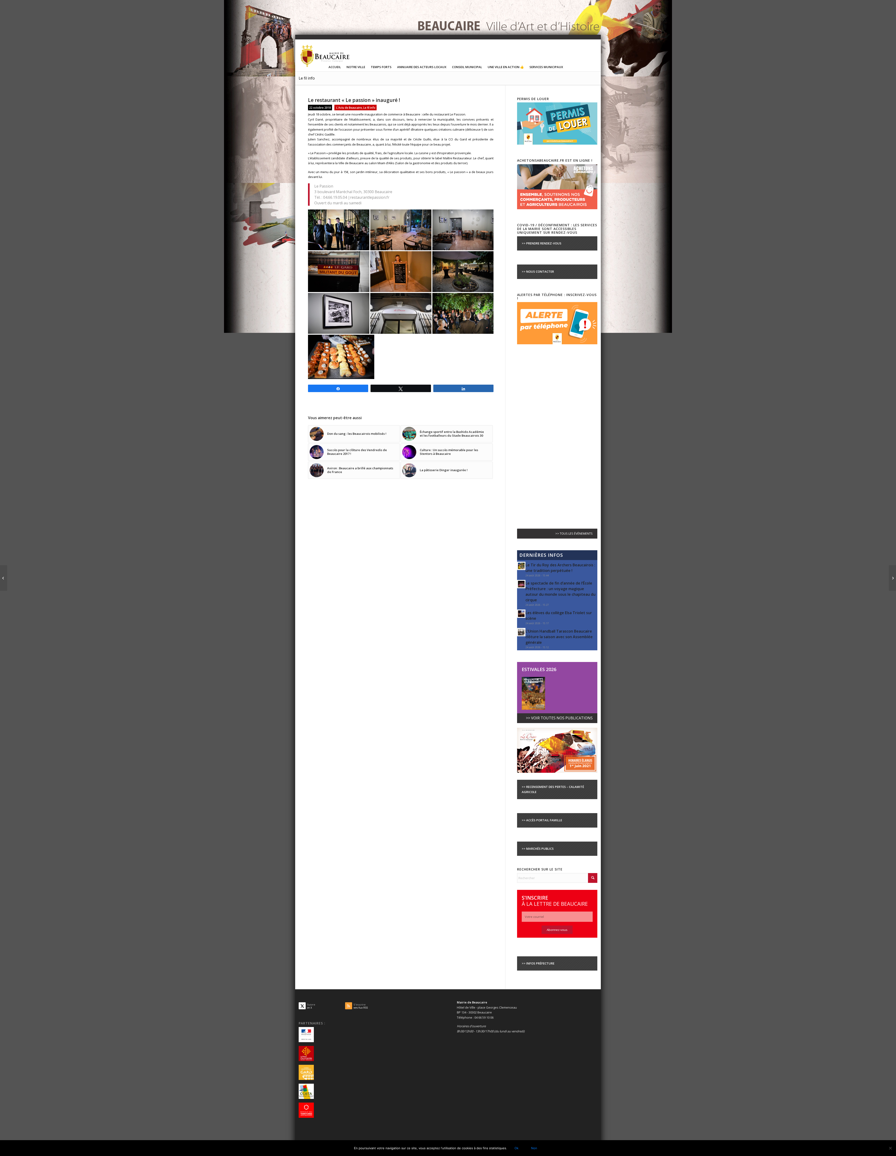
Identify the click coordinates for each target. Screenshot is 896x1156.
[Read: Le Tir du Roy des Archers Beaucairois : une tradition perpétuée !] (521, 566)
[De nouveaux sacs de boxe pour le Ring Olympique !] (892, 578)
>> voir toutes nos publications (559, 718)
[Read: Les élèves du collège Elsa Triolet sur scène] (521, 613)
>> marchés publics (538, 848)
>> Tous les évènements (574, 533)
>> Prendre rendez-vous (541, 243)
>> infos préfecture (538, 963)
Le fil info (307, 78)
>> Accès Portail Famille (542, 820)
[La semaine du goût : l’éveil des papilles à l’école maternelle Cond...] (3, 578)
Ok (516, 1148)
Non (534, 1148)
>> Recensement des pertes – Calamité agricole (553, 789)
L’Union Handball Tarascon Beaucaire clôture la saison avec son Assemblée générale (559, 637)
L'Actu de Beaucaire (349, 107)
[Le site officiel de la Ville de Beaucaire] (325, 55)
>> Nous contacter (538, 271)
